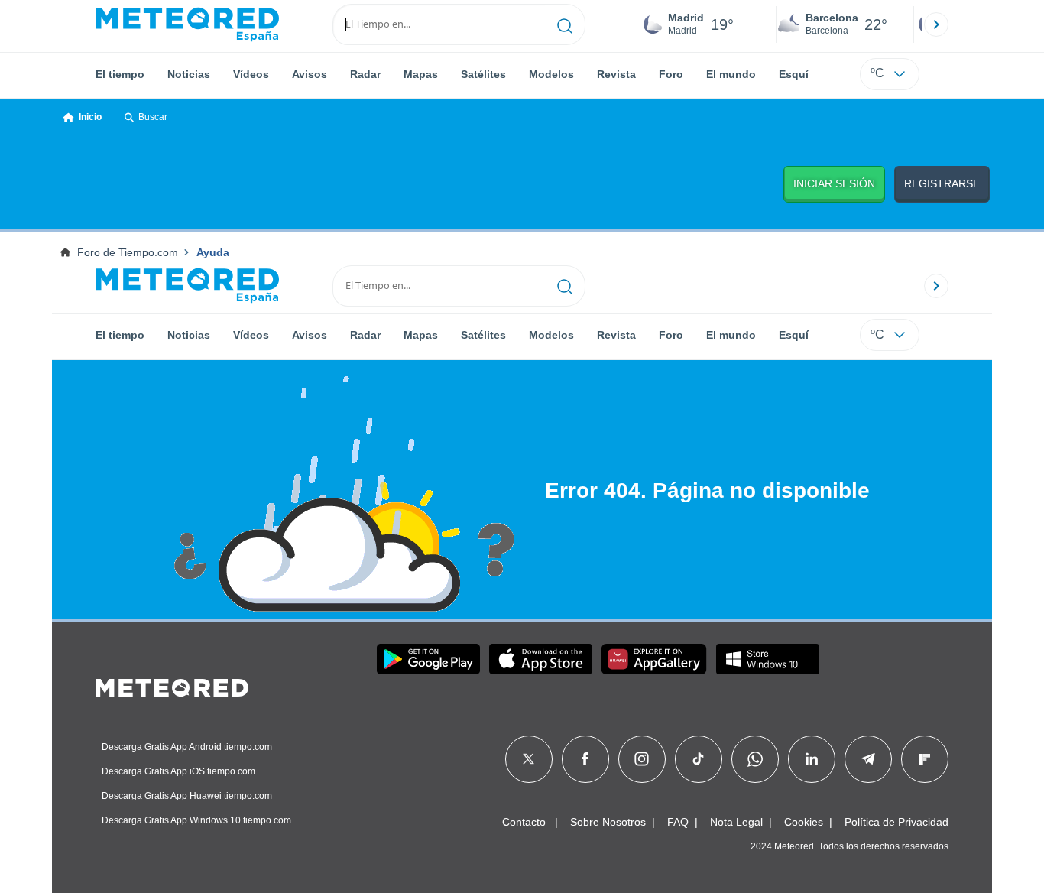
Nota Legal (736, 822)
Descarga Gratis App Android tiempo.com (187, 747)
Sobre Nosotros (608, 822)
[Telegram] (867, 759)
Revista (616, 74)
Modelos (551, 74)
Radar (365, 74)
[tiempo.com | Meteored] (172, 685)
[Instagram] (641, 759)
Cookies (803, 822)
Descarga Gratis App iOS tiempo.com (178, 771)
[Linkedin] (812, 759)
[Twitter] (528, 759)
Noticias (188, 74)
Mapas (421, 74)
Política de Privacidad (896, 822)
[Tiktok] (698, 759)
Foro (671, 74)
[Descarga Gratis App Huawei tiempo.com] (654, 659)
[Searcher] (565, 24)
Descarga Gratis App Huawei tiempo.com (187, 796)
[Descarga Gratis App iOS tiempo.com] (540, 659)
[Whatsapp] (755, 759)
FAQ (678, 822)
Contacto (524, 822)
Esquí (794, 74)
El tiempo (120, 74)
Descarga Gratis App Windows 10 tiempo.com (196, 820)
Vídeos (251, 74)
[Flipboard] (924, 759)
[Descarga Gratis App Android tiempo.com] (428, 659)
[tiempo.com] (187, 24)
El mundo (731, 74)
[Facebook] (585, 759)
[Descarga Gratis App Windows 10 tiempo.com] (767, 659)
